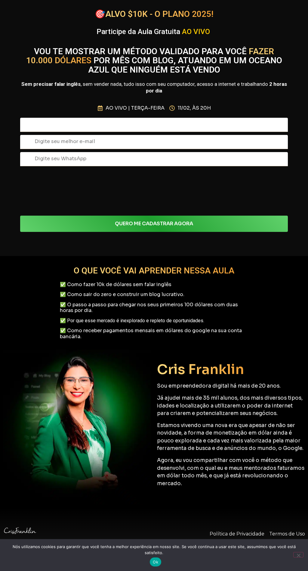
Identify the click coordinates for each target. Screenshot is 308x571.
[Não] (298, 554)
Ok (155, 562)
